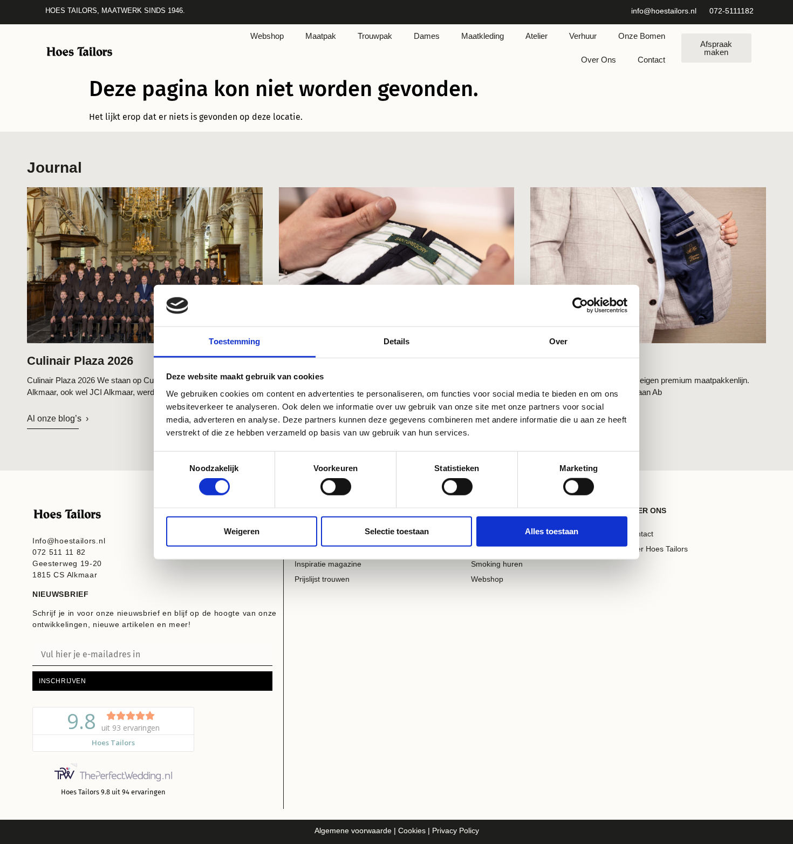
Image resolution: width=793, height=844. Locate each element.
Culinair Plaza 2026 (80, 360)
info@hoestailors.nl (663, 10)
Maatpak (320, 35)
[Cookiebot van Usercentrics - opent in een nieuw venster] (580, 305)
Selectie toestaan (397, 530)
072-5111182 (731, 10)
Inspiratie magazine (328, 564)
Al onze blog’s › (57, 418)
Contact (651, 59)
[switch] (335, 486)
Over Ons (598, 59)
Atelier (536, 35)
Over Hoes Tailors (657, 548)
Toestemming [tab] (234, 341)
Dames (427, 35)
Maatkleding (482, 35)
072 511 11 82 (59, 552)
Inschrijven (62, 681)
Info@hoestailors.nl (68, 540)
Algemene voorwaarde (353, 830)
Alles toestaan (551, 530)
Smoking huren (497, 564)
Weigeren (241, 530)
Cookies (411, 830)
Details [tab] (397, 341)
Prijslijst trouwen (322, 579)
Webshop (267, 35)
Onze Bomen (641, 35)
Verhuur (583, 35)
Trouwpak (375, 35)
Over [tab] (558, 341)
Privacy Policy (455, 830)
